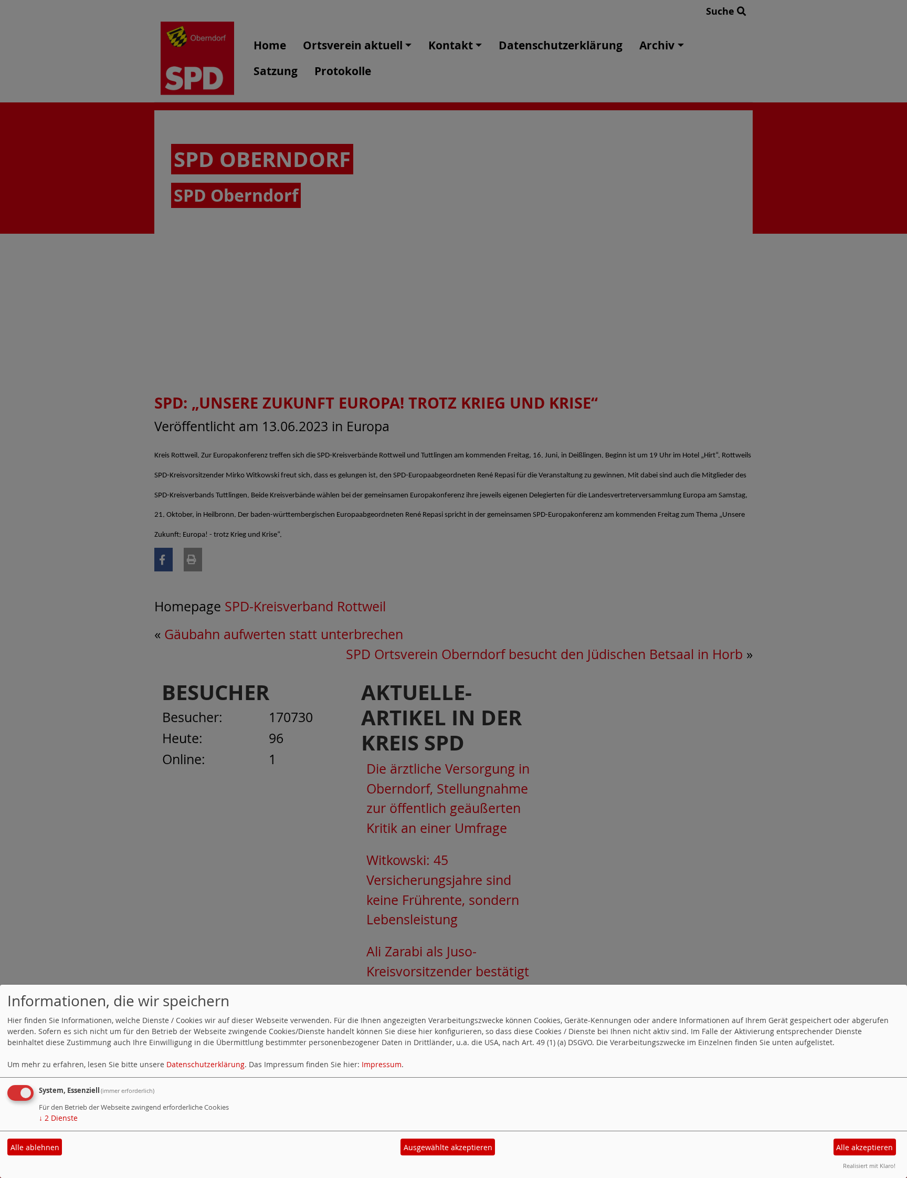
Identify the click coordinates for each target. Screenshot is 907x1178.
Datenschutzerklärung (205, 1064)
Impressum (382, 1064)
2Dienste (58, 1118)
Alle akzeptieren (864, 1147)
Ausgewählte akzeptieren (448, 1147)
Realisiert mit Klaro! (869, 1166)
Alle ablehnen (34, 1147)
